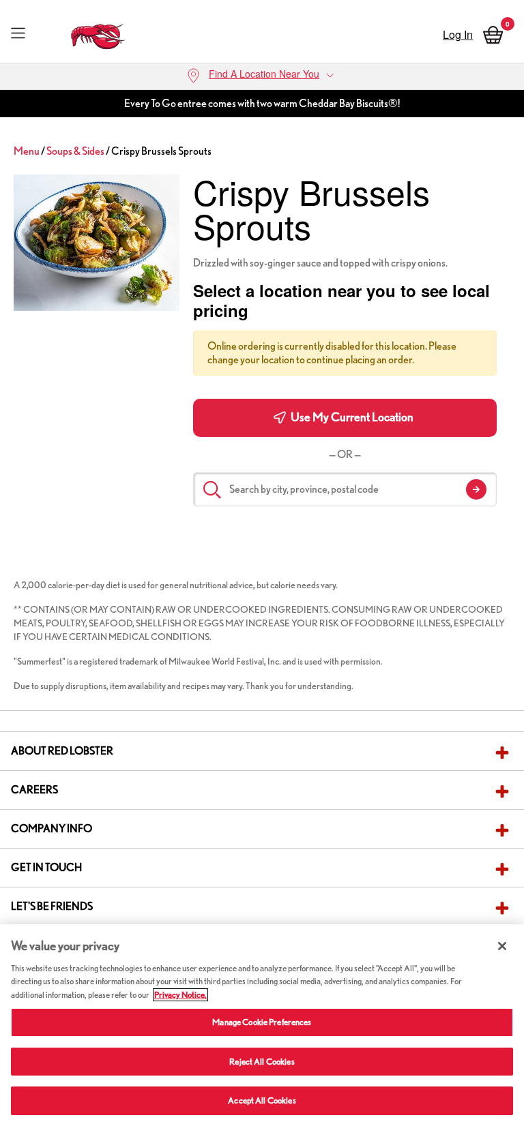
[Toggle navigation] (18, 33)
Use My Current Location (351, 417)
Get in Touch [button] (46, 867)
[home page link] (98, 33)
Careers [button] (34, 789)
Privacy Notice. (180, 995)
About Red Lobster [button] (62, 750)
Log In (458, 34)
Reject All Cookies (261, 1061)
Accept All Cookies (261, 1100)
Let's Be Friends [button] (52, 906)
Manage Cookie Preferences (261, 1022)
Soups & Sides (75, 150)
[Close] (502, 946)
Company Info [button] (51, 828)
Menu (27, 150)
